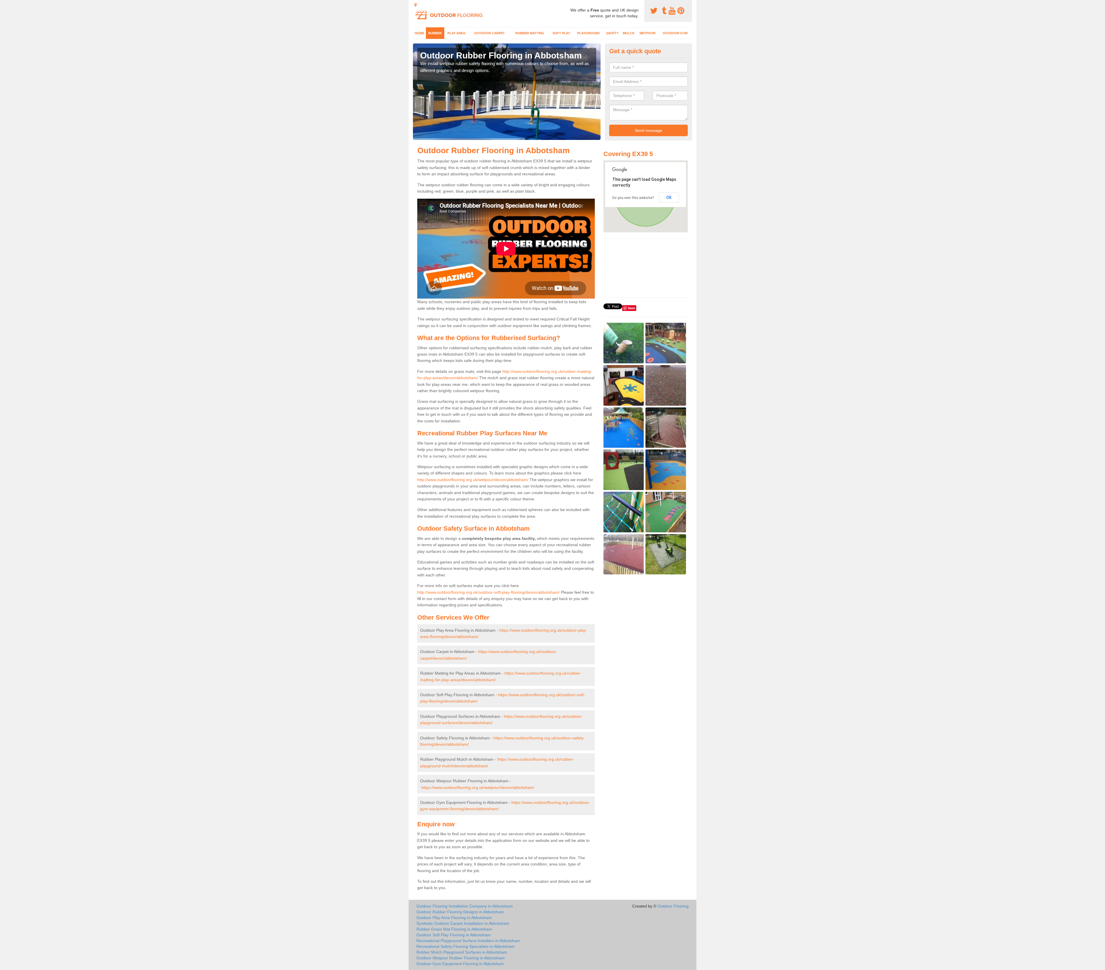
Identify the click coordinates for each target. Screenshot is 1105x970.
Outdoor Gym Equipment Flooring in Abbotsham (460, 963)
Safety (612, 33)
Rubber (435, 33)
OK (669, 197)
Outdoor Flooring (673, 906)
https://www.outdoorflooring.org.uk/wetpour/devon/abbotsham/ (477, 787)
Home (419, 33)
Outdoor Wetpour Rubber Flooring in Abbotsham (460, 958)
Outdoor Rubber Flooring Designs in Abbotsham (460, 912)
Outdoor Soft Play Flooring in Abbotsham (453, 935)
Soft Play (561, 33)
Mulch (628, 33)
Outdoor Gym (675, 33)
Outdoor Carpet (489, 33)
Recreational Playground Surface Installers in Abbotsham (468, 940)
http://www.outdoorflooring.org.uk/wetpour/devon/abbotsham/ (472, 479)
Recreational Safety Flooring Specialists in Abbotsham (465, 946)
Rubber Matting (529, 33)
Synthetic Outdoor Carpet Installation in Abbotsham (462, 923)
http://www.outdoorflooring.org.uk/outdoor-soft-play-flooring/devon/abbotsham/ (488, 592)
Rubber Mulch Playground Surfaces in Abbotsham (461, 952)
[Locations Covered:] (415, 5)
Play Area (456, 33)
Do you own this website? (633, 198)
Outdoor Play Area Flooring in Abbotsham (454, 917)
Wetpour (647, 33)
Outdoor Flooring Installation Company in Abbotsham (464, 906)
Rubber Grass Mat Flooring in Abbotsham (454, 929)
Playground (588, 33)
